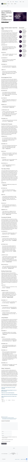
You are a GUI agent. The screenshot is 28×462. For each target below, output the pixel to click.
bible (2, 417)
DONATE (15, 3)
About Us (9, 3)
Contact (12, 3)
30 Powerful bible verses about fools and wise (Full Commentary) (24, 37)
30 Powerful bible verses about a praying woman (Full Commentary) (24, 46)
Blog (10, 1)
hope (11, 417)
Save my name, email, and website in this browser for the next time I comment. (9, 437)
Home (8, 1)
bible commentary (5, 417)
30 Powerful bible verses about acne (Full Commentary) (24, 56)
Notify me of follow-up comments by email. (7, 439)
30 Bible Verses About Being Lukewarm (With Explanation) (9, 394)
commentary (9, 417)
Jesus (23, 1)
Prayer (20, 1)
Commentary (6, 22)
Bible (13, 1)
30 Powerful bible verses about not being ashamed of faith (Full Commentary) (24, 32)
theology (13, 417)
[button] (8, 6)
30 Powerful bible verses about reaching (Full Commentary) (24, 42)
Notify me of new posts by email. (6, 441)
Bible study (16, 1)
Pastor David (2, 21)
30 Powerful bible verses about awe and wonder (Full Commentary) (24, 51)
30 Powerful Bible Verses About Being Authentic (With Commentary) (9, 418)
